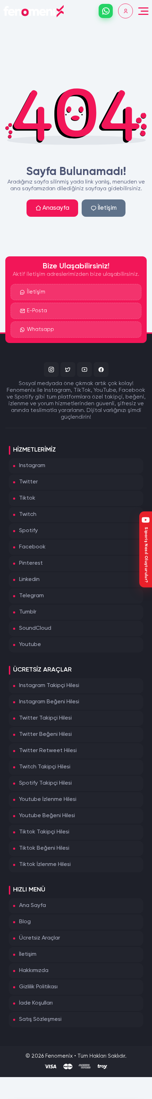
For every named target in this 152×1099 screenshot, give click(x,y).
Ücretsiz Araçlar (39, 938)
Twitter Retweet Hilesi (48, 751)
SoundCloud (35, 628)
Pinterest (31, 563)
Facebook (32, 547)
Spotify (28, 531)
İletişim (107, 208)
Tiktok (27, 498)
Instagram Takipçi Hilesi (49, 685)
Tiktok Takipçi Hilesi (44, 832)
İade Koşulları (36, 1003)
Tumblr (27, 612)
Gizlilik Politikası (38, 987)
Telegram (31, 596)
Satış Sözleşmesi (40, 1019)
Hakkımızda (33, 970)
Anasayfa (55, 208)
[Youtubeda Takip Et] (84, 369)
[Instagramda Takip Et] (51, 369)
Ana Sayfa (32, 905)
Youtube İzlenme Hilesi (47, 799)
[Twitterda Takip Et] (67, 369)
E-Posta (37, 310)
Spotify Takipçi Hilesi (45, 783)
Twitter (28, 482)
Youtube (30, 644)
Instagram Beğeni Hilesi (49, 702)
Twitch (27, 514)
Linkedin (29, 579)
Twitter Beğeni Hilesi (45, 734)
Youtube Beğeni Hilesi (47, 816)
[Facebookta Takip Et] (101, 369)
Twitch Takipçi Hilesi (44, 767)
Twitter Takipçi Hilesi (45, 718)
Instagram (32, 466)
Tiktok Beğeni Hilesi (44, 848)
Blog (25, 922)
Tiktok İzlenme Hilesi (45, 864)
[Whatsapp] (106, 11)
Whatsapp (40, 329)
